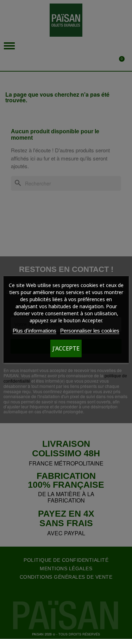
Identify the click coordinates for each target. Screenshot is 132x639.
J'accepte (66, 348)
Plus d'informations (34, 331)
